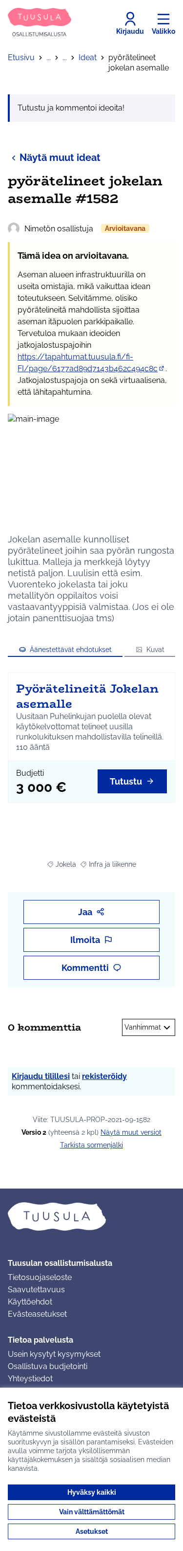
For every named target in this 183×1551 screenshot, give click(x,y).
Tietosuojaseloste (40, 1277)
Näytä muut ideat (60, 157)
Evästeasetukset (37, 1314)
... (48, 57)
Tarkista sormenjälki (91, 1145)
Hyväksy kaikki (91, 1492)
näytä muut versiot (131, 1132)
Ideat (88, 57)
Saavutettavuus (36, 1289)
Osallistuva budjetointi (47, 1366)
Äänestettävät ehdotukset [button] (71, 649)
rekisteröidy (104, 1076)
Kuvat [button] (155, 649)
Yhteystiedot (30, 1378)
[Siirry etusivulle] (91, 1216)
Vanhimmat (142, 1027)
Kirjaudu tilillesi (41, 1076)
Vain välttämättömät (91, 1512)
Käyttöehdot (30, 1301)
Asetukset (92, 1531)
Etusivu (21, 57)
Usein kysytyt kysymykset (54, 1354)
